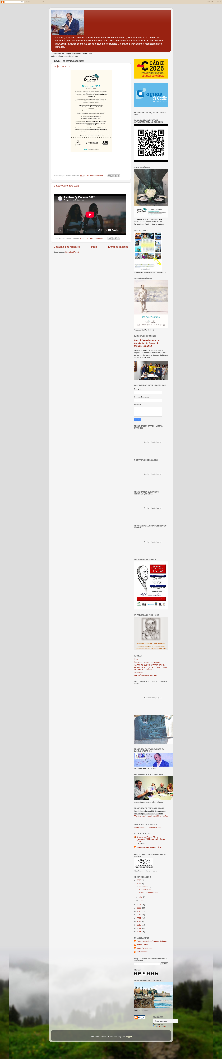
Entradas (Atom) (72, 252)
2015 (139, 925)
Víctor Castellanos (144, 948)
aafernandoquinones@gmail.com (147, 827)
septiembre (144, 886)
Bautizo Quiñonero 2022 (66, 185)
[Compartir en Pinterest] (118, 175)
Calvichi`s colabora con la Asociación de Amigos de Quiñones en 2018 (146, 343)
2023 (139, 880)
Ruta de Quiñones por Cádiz (149, 847)
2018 (139, 915)
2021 (139, 905)
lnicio (136, 659)
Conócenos (138, 672)
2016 (139, 921)
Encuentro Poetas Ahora (147, 837)
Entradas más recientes (67, 246)
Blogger (129, 1037)
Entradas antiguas (118, 246)
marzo (142, 900)
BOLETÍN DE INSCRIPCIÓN (145, 675)
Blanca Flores (142, 945)
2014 (139, 928)
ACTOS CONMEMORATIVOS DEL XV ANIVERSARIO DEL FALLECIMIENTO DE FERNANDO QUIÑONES (151, 667)
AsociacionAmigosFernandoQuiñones (152, 941)
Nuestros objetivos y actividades (147, 662)
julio (141, 897)
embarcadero (142, 952)
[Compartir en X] (113, 175)
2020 (139, 908)
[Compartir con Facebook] (116, 175)
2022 (139, 884)
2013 (139, 932)
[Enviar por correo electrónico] (109, 175)
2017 (139, 918)
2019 (139, 911)
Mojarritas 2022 (62, 66)
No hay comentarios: (95, 176)
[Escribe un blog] (111, 175)
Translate (162, 1026)
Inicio (94, 246)
